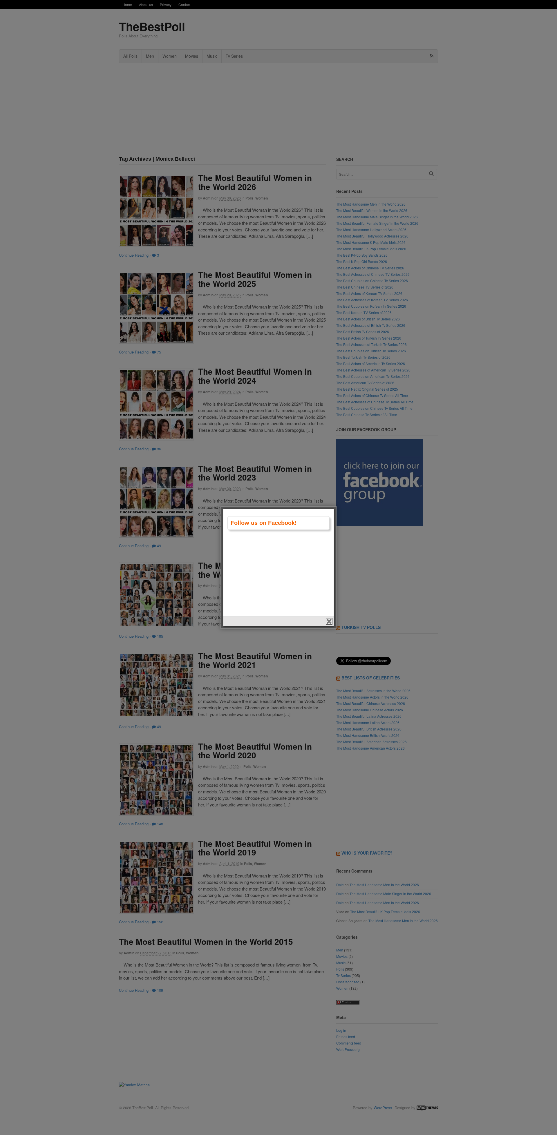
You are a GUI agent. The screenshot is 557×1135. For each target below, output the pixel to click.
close (329, 621)
